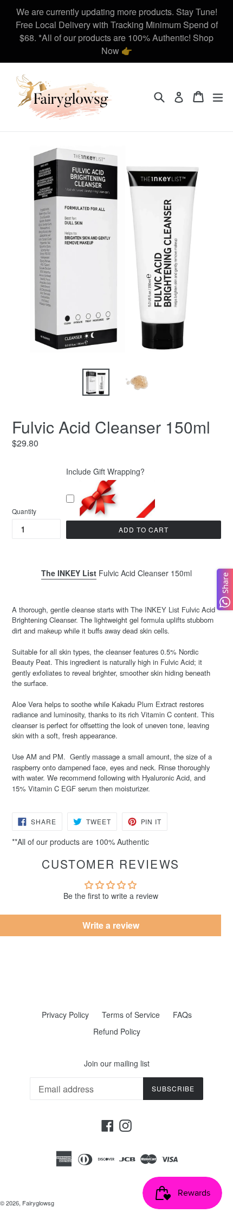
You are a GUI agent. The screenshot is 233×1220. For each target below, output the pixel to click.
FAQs (182, 1014)
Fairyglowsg (38, 1202)
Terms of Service (131, 1014)
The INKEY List (68, 573)
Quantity (24, 511)
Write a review (110, 925)
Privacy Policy (65, 1014)
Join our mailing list (117, 1063)
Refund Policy (116, 1031)
